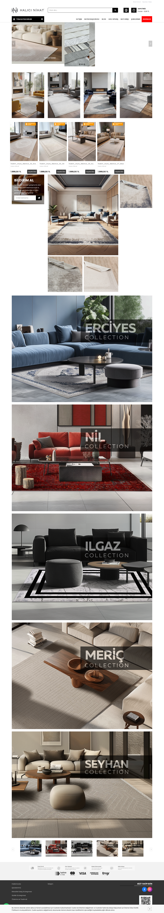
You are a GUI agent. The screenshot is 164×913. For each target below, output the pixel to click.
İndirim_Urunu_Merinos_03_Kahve (82, 164)
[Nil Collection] (56, 848)
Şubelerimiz (16, 888)
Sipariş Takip (147, 2)
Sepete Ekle (32, 172)
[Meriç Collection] (107, 848)
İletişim (50, 884)
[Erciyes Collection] (30, 848)
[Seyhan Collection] (132, 848)
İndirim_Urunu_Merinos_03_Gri (52, 164)
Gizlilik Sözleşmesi (19, 895)
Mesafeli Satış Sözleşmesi (22, 891)
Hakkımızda (16, 884)
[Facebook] (144, 889)
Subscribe (39, 197)
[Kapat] (150, 909)
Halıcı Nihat (15, 166)
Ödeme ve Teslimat (19, 899)
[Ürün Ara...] (115, 10)
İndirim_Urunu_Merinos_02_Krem (24, 164)
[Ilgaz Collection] (81, 848)
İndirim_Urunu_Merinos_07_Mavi (111, 164)
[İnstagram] (149, 889)
